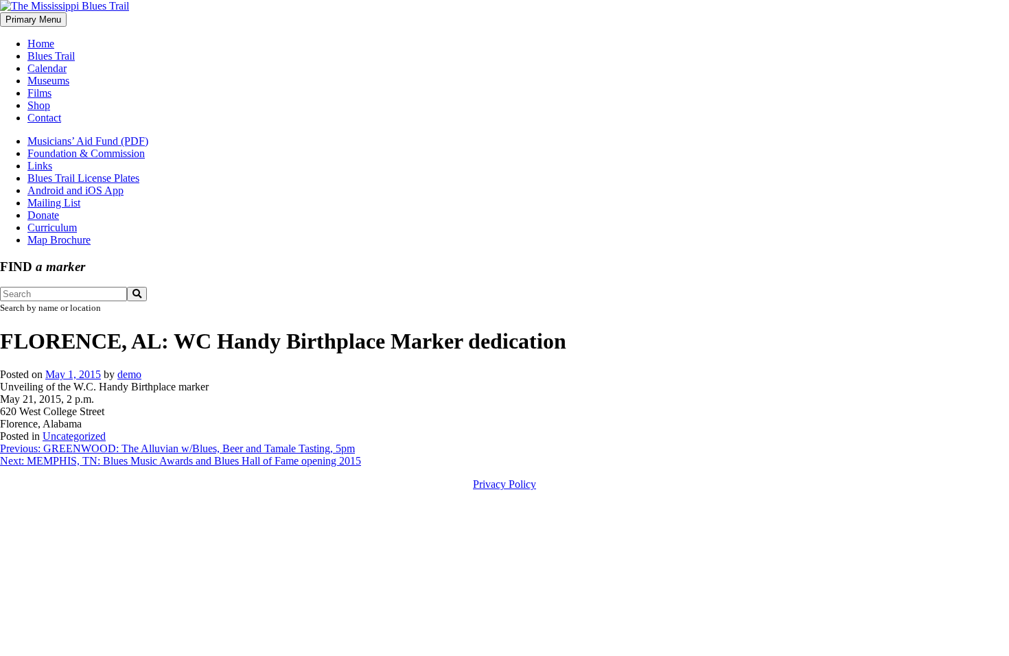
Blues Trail (51, 56)
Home (40, 43)
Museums (48, 80)
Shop (38, 105)
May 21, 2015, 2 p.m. (47, 399)
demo (129, 374)
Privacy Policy (504, 484)
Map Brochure (59, 240)
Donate (43, 215)
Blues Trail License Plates (83, 178)
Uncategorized (74, 436)
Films (39, 93)
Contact (44, 118)
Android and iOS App (75, 190)
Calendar (47, 68)
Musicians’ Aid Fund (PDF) (87, 141)
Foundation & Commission (86, 153)
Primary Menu (33, 19)
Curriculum (52, 227)
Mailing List (53, 203)
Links (39, 166)
